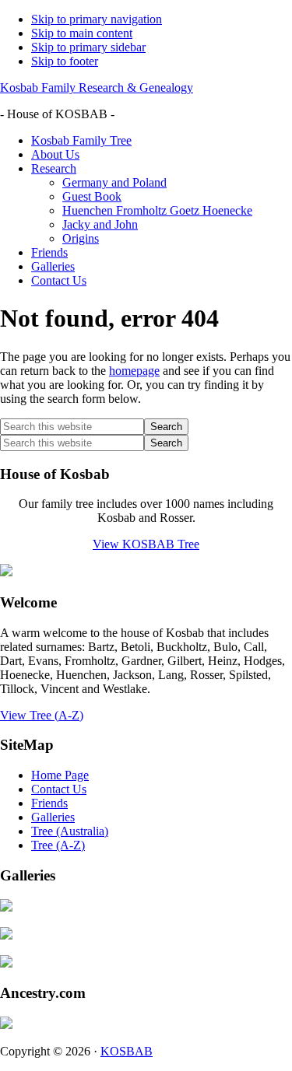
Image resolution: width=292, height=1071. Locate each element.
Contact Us (58, 789)
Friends (49, 803)
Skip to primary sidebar (88, 47)
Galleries (53, 817)
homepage (134, 370)
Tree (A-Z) (58, 845)
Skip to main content (81, 33)
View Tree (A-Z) (41, 715)
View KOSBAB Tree (146, 544)
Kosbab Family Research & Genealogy (96, 87)
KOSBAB (126, 1051)
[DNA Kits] (6, 1024)
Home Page (60, 775)
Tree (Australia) (69, 831)
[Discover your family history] (6, 572)
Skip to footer (64, 61)
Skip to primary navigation (96, 19)
